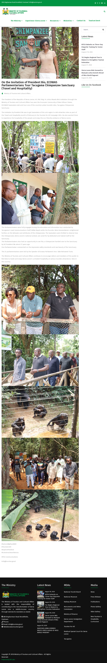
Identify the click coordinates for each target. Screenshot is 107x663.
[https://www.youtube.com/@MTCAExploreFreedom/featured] (102, 3)
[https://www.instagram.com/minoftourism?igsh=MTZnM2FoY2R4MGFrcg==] (99, 3)
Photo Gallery (96, 607)
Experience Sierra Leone (35, 21)
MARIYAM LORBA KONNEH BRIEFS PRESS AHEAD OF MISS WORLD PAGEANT (47, 630)
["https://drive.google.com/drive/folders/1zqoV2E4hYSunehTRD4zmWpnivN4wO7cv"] (104, 3)
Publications (95, 602)
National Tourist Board (72, 592)
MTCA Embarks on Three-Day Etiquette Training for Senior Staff (92, 47)
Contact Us (81, 21)
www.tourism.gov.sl (16, 627)
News (93, 592)
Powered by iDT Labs (8, 659)
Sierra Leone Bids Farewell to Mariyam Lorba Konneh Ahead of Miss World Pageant (93, 72)
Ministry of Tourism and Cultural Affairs (17, 93)
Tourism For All (69, 626)
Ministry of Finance (71, 614)
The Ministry (16, 21)
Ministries (68, 21)
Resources (54, 21)
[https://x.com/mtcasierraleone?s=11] (95, 3)
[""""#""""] (97, 3)
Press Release (96, 597)
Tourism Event (94, 21)
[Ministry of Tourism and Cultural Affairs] (15, 11)
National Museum (70, 597)
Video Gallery (95, 612)
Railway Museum (70, 602)
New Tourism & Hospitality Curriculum (96, 619)
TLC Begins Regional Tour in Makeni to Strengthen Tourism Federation (93, 59)
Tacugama (68, 639)
